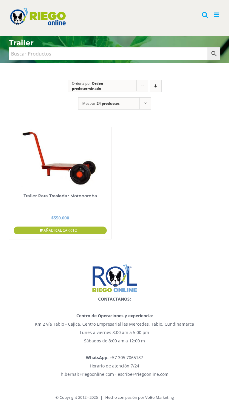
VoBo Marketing (159, 397)
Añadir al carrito (60, 230)
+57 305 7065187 (114, 357)
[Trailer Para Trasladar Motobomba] (60, 157)
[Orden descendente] (156, 86)
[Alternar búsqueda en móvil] (205, 15)
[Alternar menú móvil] (217, 15)
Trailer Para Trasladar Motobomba (60, 196)
